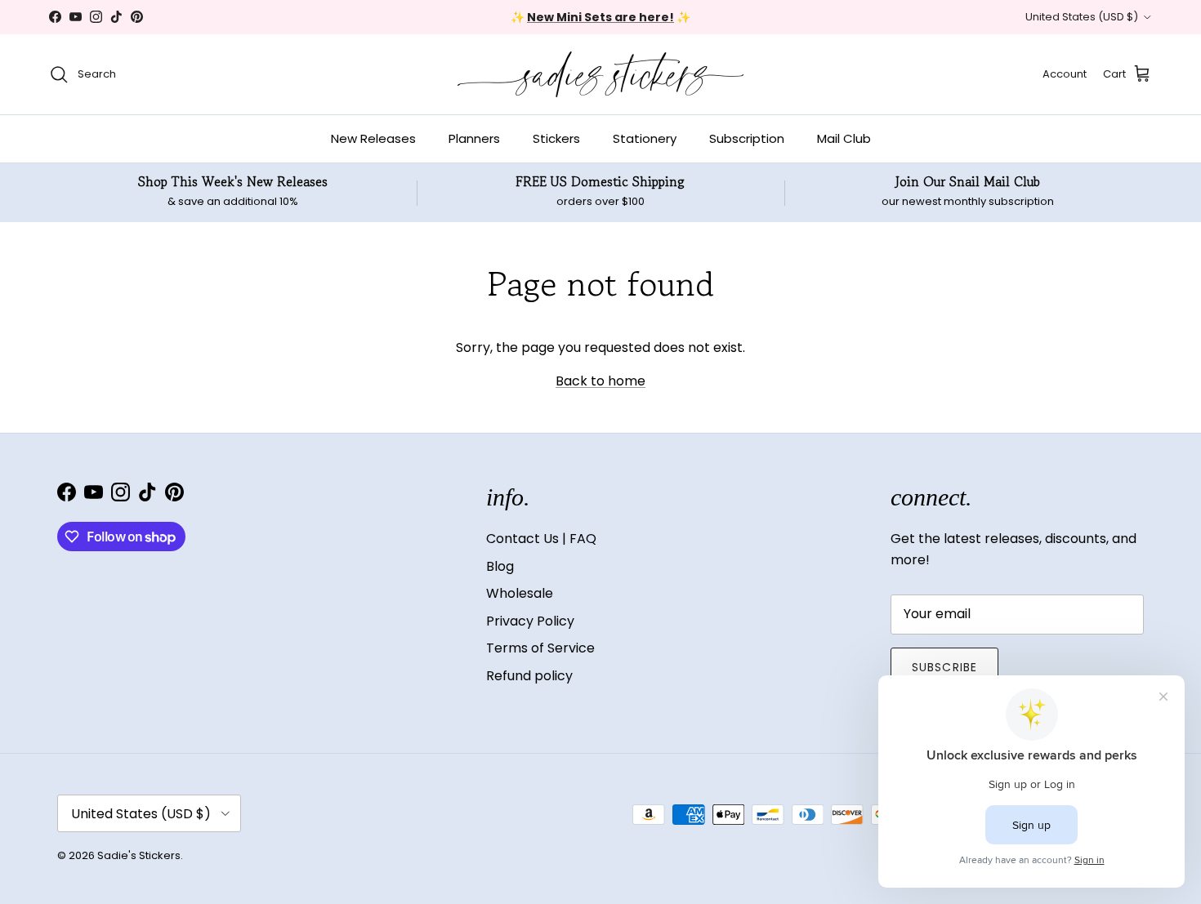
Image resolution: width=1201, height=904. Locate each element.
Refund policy (529, 675)
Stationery (644, 138)
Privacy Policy (530, 621)
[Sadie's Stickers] (600, 74)
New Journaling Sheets (653, 24)
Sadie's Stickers (139, 855)
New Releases (373, 138)
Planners (474, 138)
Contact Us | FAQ (541, 538)
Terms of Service (540, 648)
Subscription (746, 138)
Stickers (556, 138)
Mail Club (844, 138)
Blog (500, 566)
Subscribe (944, 667)
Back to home (600, 381)
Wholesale (519, 593)
